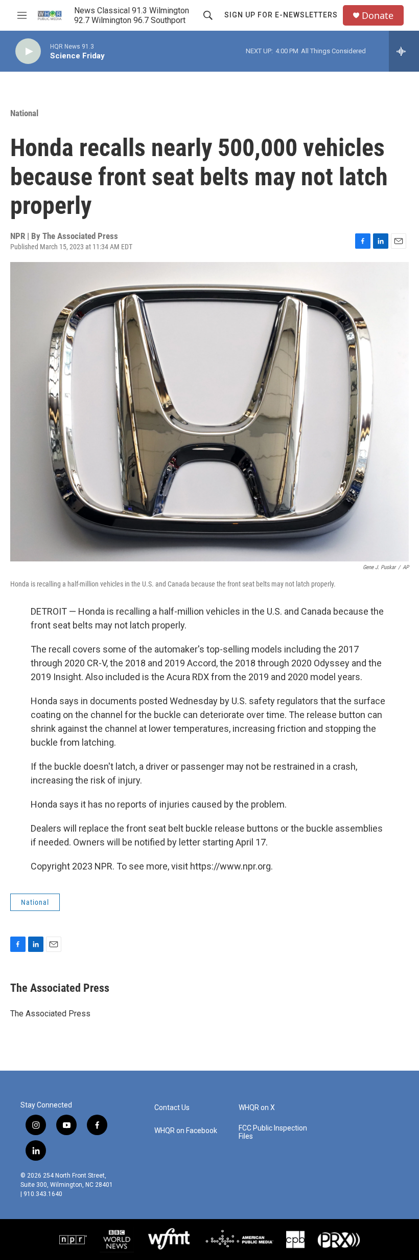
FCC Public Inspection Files (273, 1132)
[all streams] (404, 51)
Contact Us (172, 1108)
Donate (377, 15)
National (24, 113)
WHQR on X (257, 1108)
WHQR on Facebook (185, 1131)
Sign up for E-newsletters (281, 15)
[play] (28, 51)
